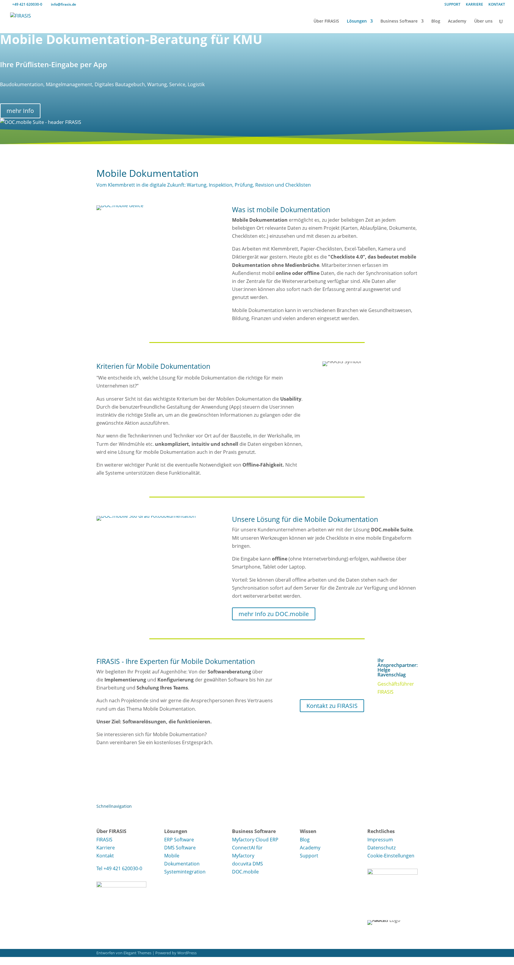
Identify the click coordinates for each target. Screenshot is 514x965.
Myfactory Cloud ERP (255, 839)
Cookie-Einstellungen (390, 855)
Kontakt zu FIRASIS (332, 706)
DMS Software (180, 847)
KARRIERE (474, 5)
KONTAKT (496, 5)
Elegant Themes (137, 952)
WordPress (187, 952)
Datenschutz (381, 847)
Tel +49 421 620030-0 (119, 868)
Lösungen (357, 21)
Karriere (105, 847)
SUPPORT (452, 5)
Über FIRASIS (326, 21)
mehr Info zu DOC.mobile (274, 614)
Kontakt (105, 855)
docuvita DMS (247, 863)
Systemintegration (185, 871)
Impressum (380, 839)
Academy (457, 21)
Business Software (399, 21)
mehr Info (20, 111)
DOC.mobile (245, 871)
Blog (435, 21)
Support (309, 855)
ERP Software (179, 839)
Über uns (483, 21)
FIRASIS (104, 839)
